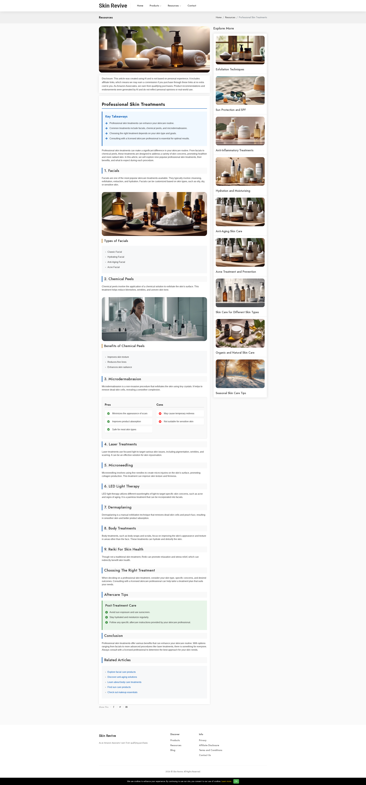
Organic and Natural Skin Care (235, 353)
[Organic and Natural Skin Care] (240, 333)
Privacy (202, 740)
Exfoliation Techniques (230, 69)
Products (155, 5)
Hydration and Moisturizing (233, 191)
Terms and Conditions (210, 750)
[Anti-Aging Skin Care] (240, 211)
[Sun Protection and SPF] (240, 90)
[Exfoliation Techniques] (240, 49)
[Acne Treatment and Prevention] (240, 252)
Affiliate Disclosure (209, 745)
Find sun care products (119, 687)
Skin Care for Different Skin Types (237, 312)
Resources (173, 5)
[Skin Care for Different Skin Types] (240, 292)
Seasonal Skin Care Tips (231, 393)
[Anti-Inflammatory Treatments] (240, 130)
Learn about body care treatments (124, 682)
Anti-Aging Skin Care (229, 231)
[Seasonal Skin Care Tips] (240, 373)
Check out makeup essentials (122, 692)
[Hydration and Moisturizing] (240, 171)
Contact (192, 5)
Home (140, 5)
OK (236, 781)
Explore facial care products (122, 672)
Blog (172, 750)
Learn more (226, 781)
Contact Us (205, 755)
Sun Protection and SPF (231, 110)
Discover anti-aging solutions (122, 677)
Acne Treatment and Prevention (236, 272)
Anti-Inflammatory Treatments (234, 150)
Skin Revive (107, 735)
